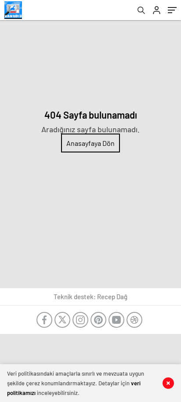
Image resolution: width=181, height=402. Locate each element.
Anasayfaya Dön (90, 143)
